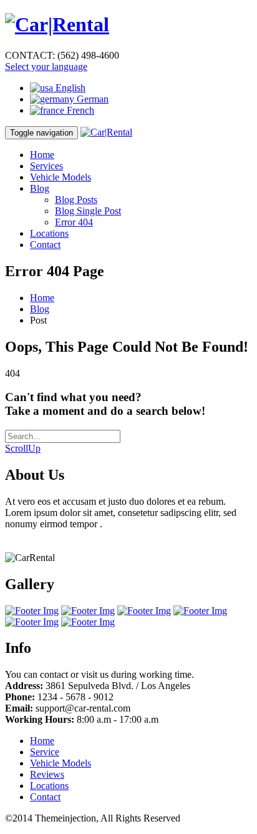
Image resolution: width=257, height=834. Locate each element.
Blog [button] (39, 188)
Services (46, 166)
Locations (49, 233)
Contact (45, 244)
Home (42, 154)
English (69, 87)
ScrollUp (23, 448)
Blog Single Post (88, 211)
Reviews (47, 774)
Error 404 (74, 222)
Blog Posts (76, 199)
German (91, 99)
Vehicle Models (60, 177)
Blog (39, 309)
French (79, 110)
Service (44, 752)
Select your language (46, 66)
